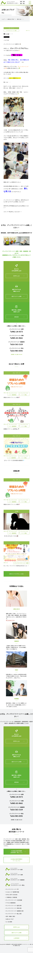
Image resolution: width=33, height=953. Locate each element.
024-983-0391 (17, 351)
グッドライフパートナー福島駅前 (13, 393)
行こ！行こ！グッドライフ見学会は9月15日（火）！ (16, 565)
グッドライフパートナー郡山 (24, 393)
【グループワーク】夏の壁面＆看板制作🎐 (14, 460)
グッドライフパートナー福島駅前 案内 (14, 911)
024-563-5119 (17, 344)
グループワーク (11, 28)
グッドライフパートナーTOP (12, 889)
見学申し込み (16, 276)
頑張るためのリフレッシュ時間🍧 (12, 397)
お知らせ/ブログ (10, 19)
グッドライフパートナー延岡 (11, 30)
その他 (16, 511)
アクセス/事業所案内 (11, 902)
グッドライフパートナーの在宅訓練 (14, 900)
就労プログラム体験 (16, 296)
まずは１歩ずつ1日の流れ (11, 894)
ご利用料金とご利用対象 (11, 897)
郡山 (24, 3)
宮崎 (24, 1)
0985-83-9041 (17, 338)
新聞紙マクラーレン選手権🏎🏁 (11, 429)
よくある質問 (9, 921)
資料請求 (16, 317)
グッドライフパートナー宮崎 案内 (13, 908)
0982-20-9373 (17, 332)
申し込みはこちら (10, 620)
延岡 (21, 1)
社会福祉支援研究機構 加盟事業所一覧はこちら (16, 851)
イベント (16, 543)
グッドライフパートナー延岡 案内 (13, 905)
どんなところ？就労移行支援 (12, 892)
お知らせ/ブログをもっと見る (16, 574)
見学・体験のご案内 (10, 916)
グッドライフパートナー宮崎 (21, 563)
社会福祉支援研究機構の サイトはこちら (16, 859)
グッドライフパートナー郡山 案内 (13, 913)
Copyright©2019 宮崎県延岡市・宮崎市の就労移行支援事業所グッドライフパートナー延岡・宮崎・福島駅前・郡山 (16, 945)
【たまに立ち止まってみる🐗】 (11, 536)
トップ (3, 19)
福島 (21, 3)
